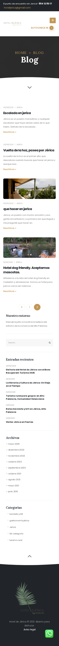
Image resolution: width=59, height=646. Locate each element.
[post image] (29, 188)
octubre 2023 (15, 461)
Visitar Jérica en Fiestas (19, 422)
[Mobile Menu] (53, 20)
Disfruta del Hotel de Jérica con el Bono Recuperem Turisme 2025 (28, 371)
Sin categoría (16, 533)
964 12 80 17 (45, 3)
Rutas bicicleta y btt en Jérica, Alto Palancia (26, 410)
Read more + (9, 132)
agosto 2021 (14, 479)
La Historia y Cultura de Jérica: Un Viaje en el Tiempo (28, 384)
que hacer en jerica (17, 209)
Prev (22, 307)
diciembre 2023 (16, 449)
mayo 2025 (14, 443)
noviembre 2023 (16, 455)
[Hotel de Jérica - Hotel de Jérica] (12, 23)
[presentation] (9, 247)
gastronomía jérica (19, 520)
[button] (28, 254)
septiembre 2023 (17, 467)
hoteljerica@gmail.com (17, 7)
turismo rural (16, 540)
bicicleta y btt (16, 514)
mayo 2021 (13, 485)
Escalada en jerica (17, 113)
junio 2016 (13, 491)
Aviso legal (30, 629)
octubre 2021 (14, 473)
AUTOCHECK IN (39, 27)
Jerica (19, 107)
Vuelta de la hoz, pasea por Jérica (28, 150)
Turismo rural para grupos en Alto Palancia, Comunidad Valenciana (25, 397)
